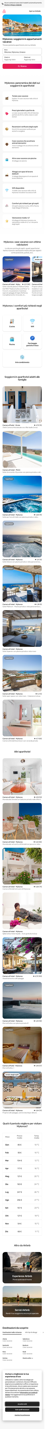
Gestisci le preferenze (22, 1415)
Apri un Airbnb (35, 11)
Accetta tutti (22, 1404)
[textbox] (12, 59)
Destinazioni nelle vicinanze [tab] (12, 1332)
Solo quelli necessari (22, 1410)
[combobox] (22, 52)
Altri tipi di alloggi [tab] (31, 1332)
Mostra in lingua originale (13, 5)
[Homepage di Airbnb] (4, 11)
